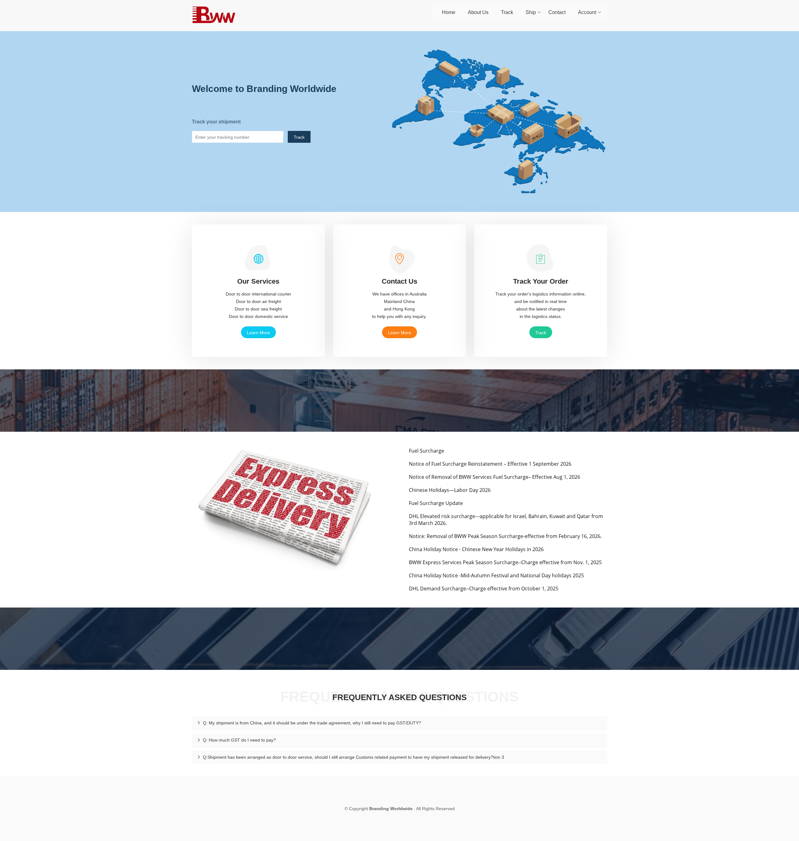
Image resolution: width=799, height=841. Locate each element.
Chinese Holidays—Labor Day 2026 (450, 490)
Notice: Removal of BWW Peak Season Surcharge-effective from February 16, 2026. (505, 536)
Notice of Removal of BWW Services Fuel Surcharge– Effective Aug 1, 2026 (494, 476)
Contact (557, 12)
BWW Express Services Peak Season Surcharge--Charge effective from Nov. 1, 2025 (505, 562)
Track (507, 12)
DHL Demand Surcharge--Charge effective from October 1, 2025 (483, 588)
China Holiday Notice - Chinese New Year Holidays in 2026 (476, 549)
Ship (531, 12)
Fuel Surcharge (426, 450)
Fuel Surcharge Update (436, 503)
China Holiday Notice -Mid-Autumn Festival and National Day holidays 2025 (496, 575)
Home (448, 12)
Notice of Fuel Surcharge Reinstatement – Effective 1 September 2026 (490, 463)
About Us (478, 12)
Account (587, 12)
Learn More (258, 332)
